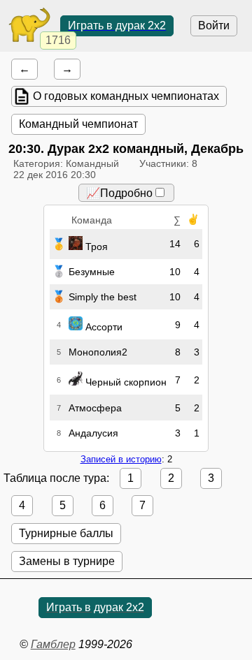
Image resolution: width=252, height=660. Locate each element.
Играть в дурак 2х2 (117, 25)
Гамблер (53, 644)
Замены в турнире (67, 561)
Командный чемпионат (78, 124)
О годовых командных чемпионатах (126, 96)
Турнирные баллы (66, 533)
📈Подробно (119, 193)
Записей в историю (121, 459)
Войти (214, 25)
